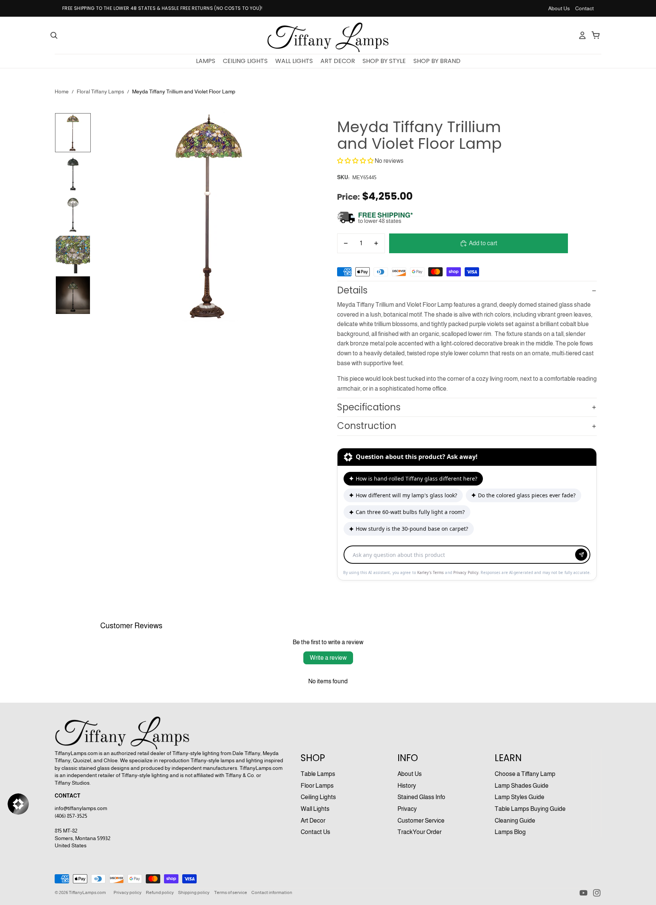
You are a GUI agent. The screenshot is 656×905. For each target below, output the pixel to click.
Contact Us (315, 832)
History (406, 785)
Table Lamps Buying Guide (530, 809)
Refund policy (160, 892)
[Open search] (54, 35)
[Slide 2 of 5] (73, 173)
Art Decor (313, 820)
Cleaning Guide (515, 820)
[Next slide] (317, 238)
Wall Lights (315, 809)
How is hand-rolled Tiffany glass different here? (416, 478)
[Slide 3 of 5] (73, 214)
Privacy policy (128, 892)
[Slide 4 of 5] (73, 254)
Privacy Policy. (467, 572)
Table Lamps (318, 774)
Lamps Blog (510, 832)
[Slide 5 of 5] (73, 295)
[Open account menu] (582, 35)
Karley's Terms (431, 572)
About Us (559, 8)
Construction (366, 425)
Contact (584, 8)
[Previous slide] (100, 238)
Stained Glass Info (421, 797)
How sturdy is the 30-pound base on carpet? (412, 528)
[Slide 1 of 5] (73, 132)
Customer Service (421, 820)
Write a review (328, 657)
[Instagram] (596, 892)
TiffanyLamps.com (87, 892)
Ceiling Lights (318, 797)
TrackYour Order (419, 832)
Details (352, 290)
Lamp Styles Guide (519, 797)
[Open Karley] (18, 804)
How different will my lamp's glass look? (406, 495)
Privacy (407, 809)
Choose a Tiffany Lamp (525, 774)
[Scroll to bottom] (467, 541)
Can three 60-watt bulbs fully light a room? (410, 512)
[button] (355, 161)
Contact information (271, 892)
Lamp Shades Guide (522, 785)
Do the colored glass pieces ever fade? (527, 495)
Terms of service (230, 892)
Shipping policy (194, 892)
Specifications (369, 407)
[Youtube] (583, 892)
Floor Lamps (317, 785)
